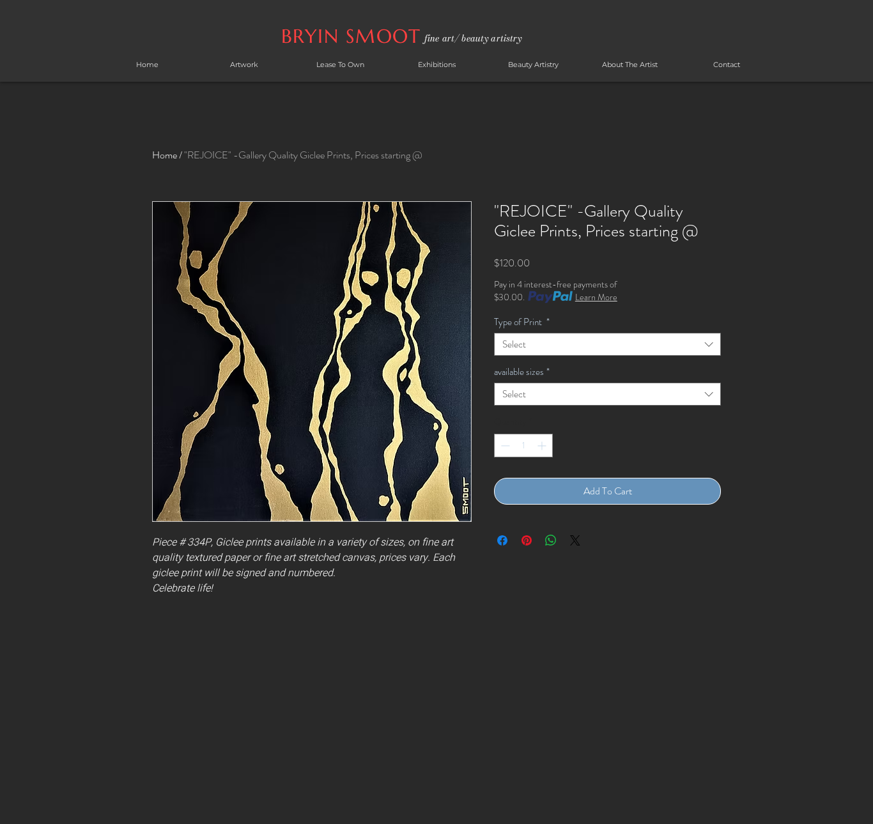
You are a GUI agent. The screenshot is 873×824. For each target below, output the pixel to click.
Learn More (596, 297)
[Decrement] (504, 445)
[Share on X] (575, 540)
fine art (439, 38)
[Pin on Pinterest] (526, 540)
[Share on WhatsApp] (551, 540)
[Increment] (543, 445)
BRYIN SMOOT (354, 36)
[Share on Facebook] (502, 540)
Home (164, 155)
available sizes (522, 372)
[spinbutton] (523, 445)
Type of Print (522, 322)
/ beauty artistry (487, 38)
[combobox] (607, 344)
